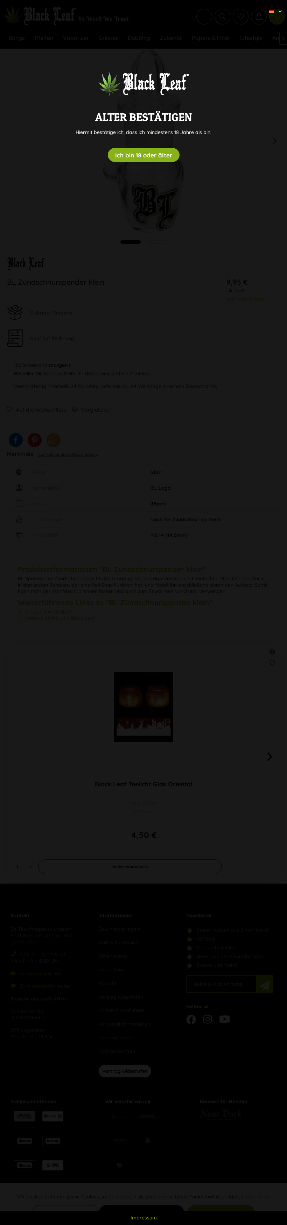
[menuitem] (272, 5)
